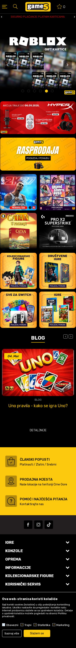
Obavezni (12, 625)
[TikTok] (49, 524)
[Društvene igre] (57, 271)
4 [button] (41, 91)
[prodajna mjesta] (11, 481)
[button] (15, 6)
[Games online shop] (38, 7)
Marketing (62, 625)
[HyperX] (38, 117)
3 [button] (35, 91)
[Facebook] (28, 524)
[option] (38, 17)
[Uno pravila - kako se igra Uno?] (38, 372)
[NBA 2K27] (18, 192)
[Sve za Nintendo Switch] (18, 310)
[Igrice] (57, 310)
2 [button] (29, 91)
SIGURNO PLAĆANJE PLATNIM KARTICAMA (38, 16)
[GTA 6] (57, 192)
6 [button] (53, 91)
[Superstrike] (57, 231)
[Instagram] (38, 524)
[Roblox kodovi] (38, 63)
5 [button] (47, 91)
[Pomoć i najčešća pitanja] (11, 501)
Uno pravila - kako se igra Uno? (38, 405)
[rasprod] (38, 154)
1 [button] (23, 91)
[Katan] (18, 231)
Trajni (27, 625)
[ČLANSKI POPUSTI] (11, 461)
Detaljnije (38, 430)
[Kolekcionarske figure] (18, 271)
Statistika (44, 625)
